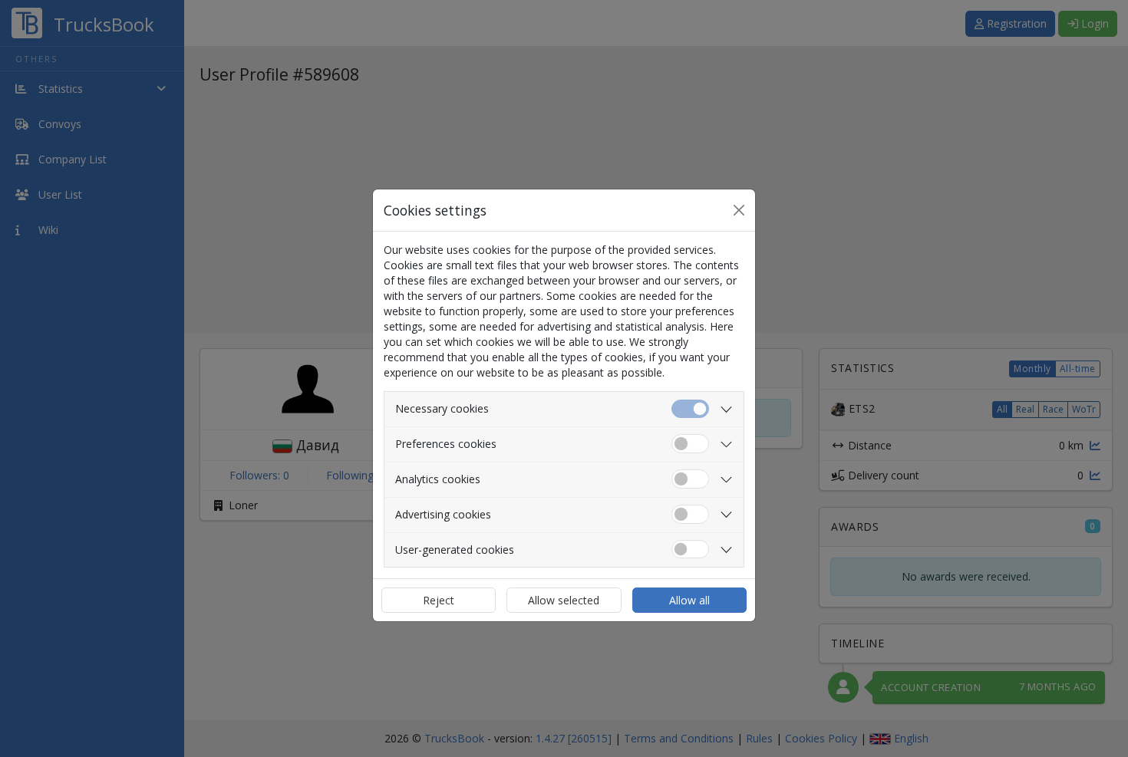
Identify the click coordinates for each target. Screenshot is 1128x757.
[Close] (739, 210)
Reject (438, 600)
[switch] (690, 443)
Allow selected (563, 600)
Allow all (689, 600)
